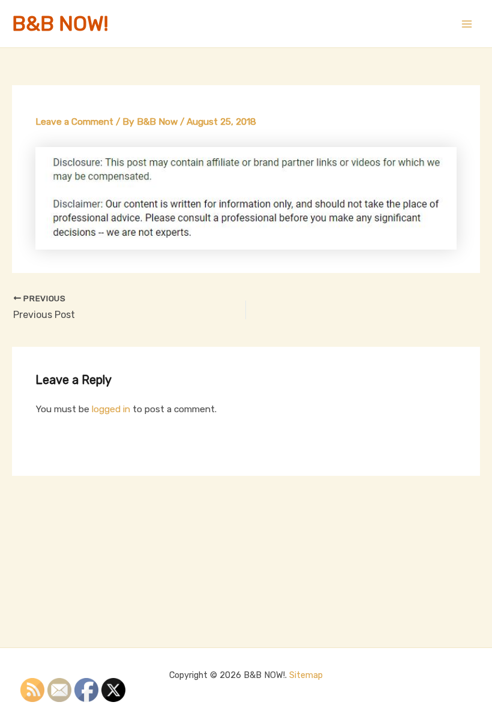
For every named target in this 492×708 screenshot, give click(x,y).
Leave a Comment (74, 121)
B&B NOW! (60, 23)
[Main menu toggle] (467, 24)
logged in (111, 409)
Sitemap (306, 675)
